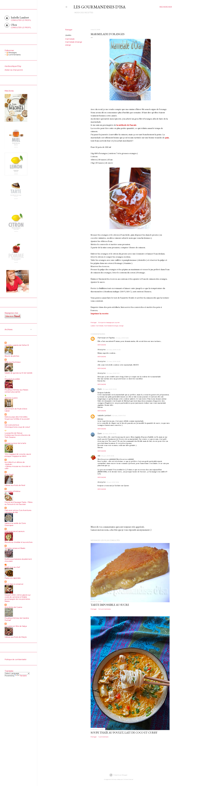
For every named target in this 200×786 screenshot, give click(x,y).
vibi (99, 456)
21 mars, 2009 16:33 (122, 338)
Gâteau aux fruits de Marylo (16, 637)
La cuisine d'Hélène (12, 491)
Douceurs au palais (12, 379)
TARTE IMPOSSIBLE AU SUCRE (110, 605)
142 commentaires (104, 609)
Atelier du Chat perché (14, 70)
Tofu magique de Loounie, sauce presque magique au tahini (18, 455)
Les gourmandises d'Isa (99, 7)
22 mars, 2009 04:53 (113, 350)
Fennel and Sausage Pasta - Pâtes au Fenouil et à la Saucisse (18, 503)
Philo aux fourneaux (12, 362)
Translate (23, 676)
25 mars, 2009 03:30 (110, 389)
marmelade (70, 39)
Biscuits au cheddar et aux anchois (18, 542)
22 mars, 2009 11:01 (112, 373)
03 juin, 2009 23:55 (107, 456)
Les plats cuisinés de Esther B (17, 345)
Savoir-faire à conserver (14, 584)
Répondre (102, 345)
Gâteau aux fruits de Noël (15, 485)
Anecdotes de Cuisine (13, 607)
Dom (100, 389)
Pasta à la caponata (12, 578)
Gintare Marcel (128, 779)
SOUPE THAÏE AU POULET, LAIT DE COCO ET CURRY (124, 732)
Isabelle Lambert (104, 415)
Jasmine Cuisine (11, 398)
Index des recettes (83, 13)
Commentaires (14, 55)
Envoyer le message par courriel (108, 322)
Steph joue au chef (12, 567)
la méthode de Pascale (126, 125)
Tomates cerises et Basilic (15, 548)
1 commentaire (103, 737)
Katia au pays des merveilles (16, 417)
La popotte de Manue (13, 433)
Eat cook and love (12, 425)
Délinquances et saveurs (14, 531)
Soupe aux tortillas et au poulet (17, 419)
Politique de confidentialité (15, 659)
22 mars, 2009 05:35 (113, 361)
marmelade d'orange (73, 42)
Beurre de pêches (12, 356)
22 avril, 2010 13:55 (112, 482)
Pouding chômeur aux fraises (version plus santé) (16, 391)
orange (68, 45)
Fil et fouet (9, 474)
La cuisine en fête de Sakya (16, 626)
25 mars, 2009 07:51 (119, 415)
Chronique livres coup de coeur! (17, 427)
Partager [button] (68, 30)
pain (167, 137)
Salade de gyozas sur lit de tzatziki (18, 373)
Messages (12, 53)
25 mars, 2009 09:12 (109, 433)
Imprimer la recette (99, 313)
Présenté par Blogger (120, 775)
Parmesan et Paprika (106, 338)
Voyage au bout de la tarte (15, 443)
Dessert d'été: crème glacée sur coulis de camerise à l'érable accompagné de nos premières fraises (18, 598)
